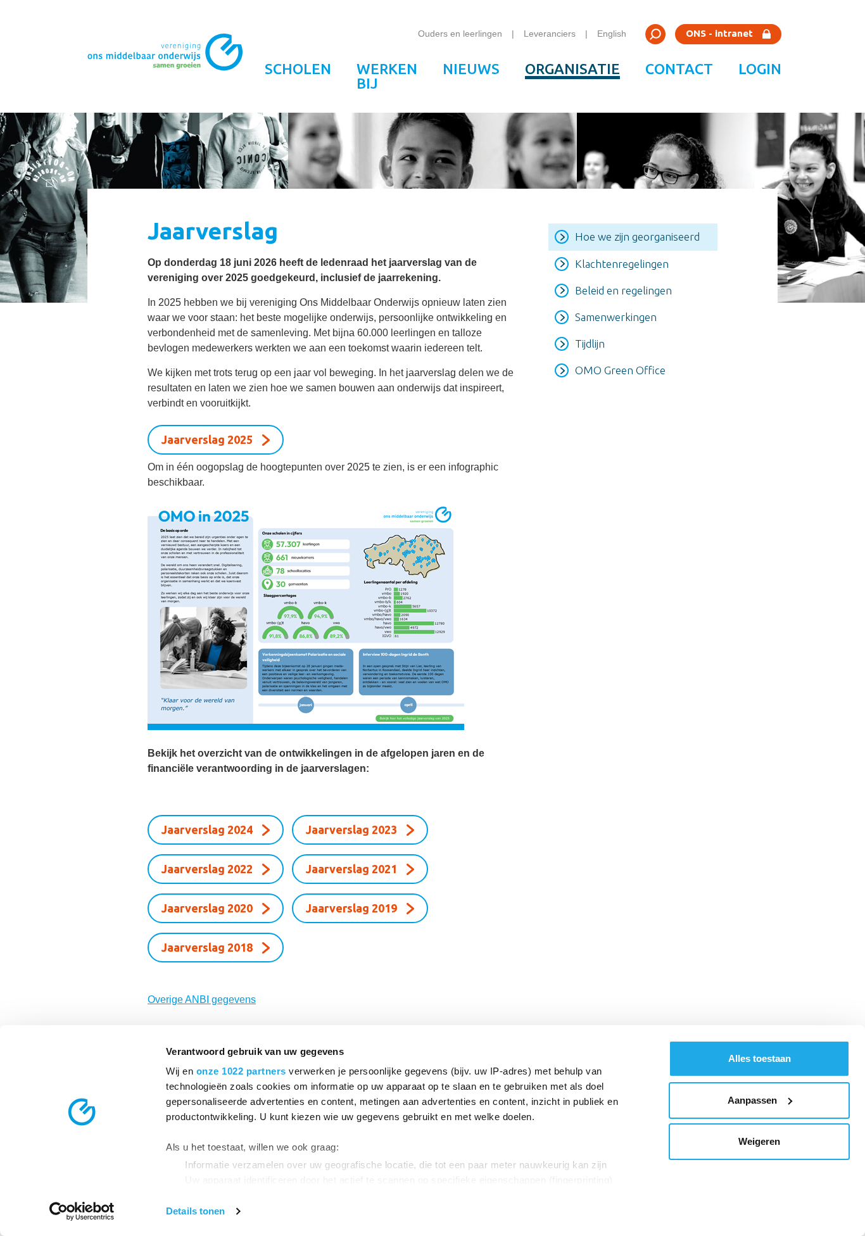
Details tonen (195, 1211)
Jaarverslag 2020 (207, 908)
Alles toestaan (759, 1058)
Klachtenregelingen (622, 264)
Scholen (298, 69)
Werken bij (387, 76)
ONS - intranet (719, 33)
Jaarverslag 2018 (207, 947)
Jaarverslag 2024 (207, 829)
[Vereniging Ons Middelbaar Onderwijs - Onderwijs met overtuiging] (169, 56)
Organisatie (572, 69)
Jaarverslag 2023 (351, 829)
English (611, 33)
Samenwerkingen (616, 317)
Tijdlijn (590, 343)
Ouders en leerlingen (460, 33)
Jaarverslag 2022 (207, 868)
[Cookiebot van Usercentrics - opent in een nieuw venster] (82, 1211)
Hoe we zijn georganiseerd (637, 236)
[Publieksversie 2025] (332, 615)
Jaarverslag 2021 (351, 868)
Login (759, 69)
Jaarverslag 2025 (207, 439)
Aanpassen (752, 1100)
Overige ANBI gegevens (202, 999)
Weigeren (759, 1141)
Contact (679, 69)
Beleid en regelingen (623, 290)
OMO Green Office (620, 370)
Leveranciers (550, 33)
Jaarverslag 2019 (351, 908)
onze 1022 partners (241, 1071)
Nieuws (471, 69)
